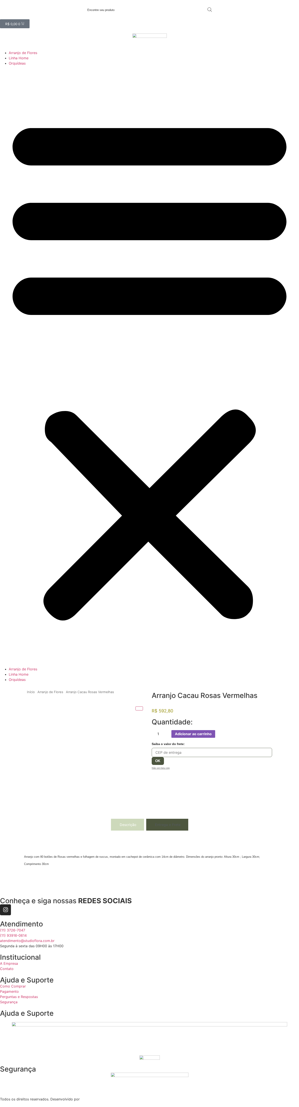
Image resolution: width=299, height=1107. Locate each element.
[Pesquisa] (209, 9)
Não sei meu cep (161, 768)
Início (31, 692)
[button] (149, 366)
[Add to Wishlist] (220, 733)
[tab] (127, 825)
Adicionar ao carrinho (193, 734)
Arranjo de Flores (23, 53)
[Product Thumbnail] (139, 708)
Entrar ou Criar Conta (18, 16)
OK (157, 761)
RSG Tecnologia (94, 1099)
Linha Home (18, 58)
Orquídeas (17, 63)
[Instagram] (5, 909)
